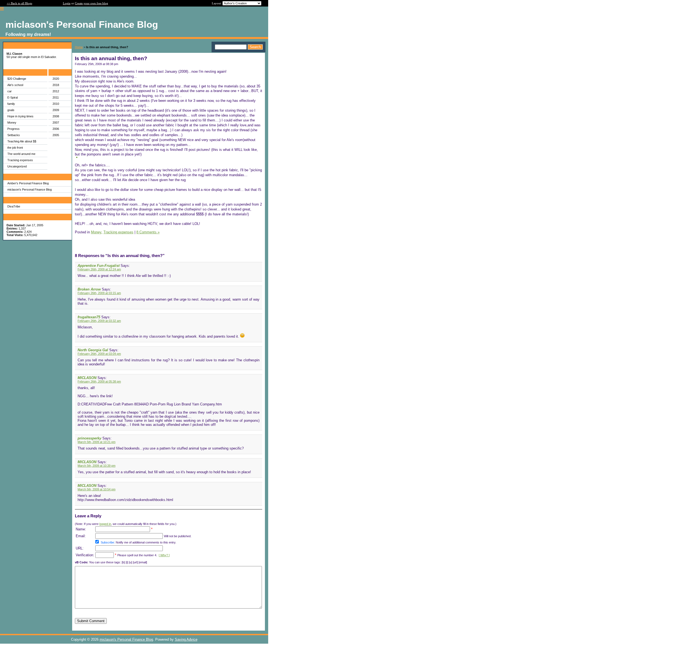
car (9, 91)
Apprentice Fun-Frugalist (99, 266)
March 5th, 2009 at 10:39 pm (96, 465)
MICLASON (87, 378)
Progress (13, 128)
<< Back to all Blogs (19, 3)
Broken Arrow (89, 289)
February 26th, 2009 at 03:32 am (99, 320)
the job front (15, 147)
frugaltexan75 (89, 317)
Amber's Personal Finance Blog (28, 183)
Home (79, 47)
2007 (56, 122)
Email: (81, 536)
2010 (56, 103)
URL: (80, 548)
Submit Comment (91, 621)
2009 (56, 110)
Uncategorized (17, 166)
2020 (56, 78)
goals (10, 110)
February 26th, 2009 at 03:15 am (99, 293)
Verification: (85, 555)
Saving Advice (186, 639)
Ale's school (15, 85)
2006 (56, 128)
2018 (56, 85)
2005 (56, 135)
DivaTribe (13, 206)
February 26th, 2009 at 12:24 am (99, 269)
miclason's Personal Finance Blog (29, 189)
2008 (56, 116)
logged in (105, 523)
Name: (81, 529)
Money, (96, 232)
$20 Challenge (16, 78)
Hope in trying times (20, 116)
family (11, 103)
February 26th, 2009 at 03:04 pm (99, 353)
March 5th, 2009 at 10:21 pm (96, 442)
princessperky (89, 438)
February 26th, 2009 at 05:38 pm (99, 381)
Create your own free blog (91, 3)
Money (11, 122)
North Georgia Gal (93, 350)
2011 (56, 97)
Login (67, 3)
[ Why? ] (164, 555)
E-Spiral (12, 97)
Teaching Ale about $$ (21, 141)
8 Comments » (148, 232)
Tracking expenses (20, 160)
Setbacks (13, 135)
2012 (56, 91)
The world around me (21, 153)
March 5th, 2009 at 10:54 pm (96, 489)
